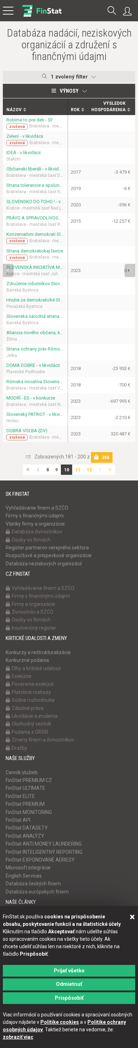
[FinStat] (42, 15)
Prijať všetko (69, 970)
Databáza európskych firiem (37, 892)
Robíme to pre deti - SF (29, 120)
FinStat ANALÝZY (25, 836)
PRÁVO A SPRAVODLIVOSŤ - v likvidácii (35, 218)
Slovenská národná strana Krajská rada (35, 316)
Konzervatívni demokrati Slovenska (35, 234)
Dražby (19, 748)
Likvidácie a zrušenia (35, 716)
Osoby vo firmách (31, 540)
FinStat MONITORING (29, 812)
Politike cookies (59, 1022)
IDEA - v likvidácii (23, 152)
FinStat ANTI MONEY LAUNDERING (44, 844)
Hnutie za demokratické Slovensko (35, 300)
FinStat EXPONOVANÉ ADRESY (40, 860)
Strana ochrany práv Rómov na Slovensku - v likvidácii (35, 349)
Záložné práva (28, 708)
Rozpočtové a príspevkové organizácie (49, 555)
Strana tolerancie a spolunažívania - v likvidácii (35, 185)
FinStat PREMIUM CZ (29, 780)
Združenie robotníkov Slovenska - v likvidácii (35, 283)
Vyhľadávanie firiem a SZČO (37, 508)
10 (66, 469)
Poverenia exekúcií (32, 684)
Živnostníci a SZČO (32, 612)
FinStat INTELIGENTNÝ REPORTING (44, 852)
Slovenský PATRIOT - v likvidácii (35, 414)
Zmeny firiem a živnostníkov (43, 740)
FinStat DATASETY (27, 828)
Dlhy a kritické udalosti (36, 668)
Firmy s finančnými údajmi (35, 515)
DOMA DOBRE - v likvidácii (33, 365)
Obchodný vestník (31, 724)
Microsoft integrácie (28, 867)
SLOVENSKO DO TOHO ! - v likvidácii (35, 201)
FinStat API (18, 820)
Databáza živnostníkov (37, 531)
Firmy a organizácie (33, 604)
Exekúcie (21, 676)
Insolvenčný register (34, 628)
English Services (24, 876)
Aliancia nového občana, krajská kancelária (35, 332)
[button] (112, 11)
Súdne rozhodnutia (33, 700)
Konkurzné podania (27, 660)
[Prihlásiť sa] (129, 11)
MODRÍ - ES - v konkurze (30, 398)
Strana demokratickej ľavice (34, 251)
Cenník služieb (22, 772)
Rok (75, 109)
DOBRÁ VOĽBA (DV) (26, 430)
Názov (14, 109)
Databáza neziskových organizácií (44, 563)
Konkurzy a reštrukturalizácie (38, 652)
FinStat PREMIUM (25, 804)
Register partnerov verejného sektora (47, 547)
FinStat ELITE (20, 796)
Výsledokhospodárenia (108, 106)
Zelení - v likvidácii (24, 136)
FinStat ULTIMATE (25, 788)
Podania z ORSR (30, 732)
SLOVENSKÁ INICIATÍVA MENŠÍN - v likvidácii (35, 267)
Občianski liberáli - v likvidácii (35, 169)
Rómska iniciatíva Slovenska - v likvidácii (35, 381)
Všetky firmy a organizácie (35, 524)
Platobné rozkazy (31, 692)
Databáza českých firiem (33, 883)
